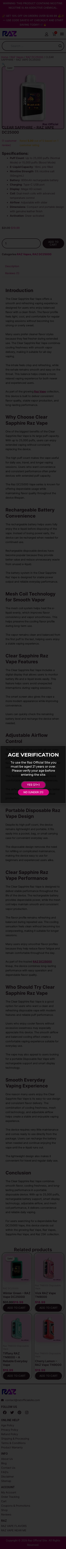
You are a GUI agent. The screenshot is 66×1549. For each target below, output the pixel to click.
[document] (33, 774)
